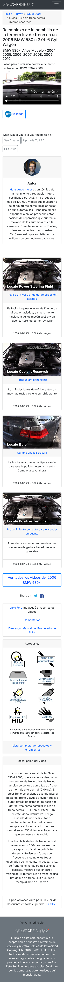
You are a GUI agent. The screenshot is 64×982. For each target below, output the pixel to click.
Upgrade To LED (34, 140)
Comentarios (32, 620)
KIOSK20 (51, 904)
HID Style (10, 149)
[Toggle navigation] (56, 4)
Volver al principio (32, 922)
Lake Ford (16, 607)
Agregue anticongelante (32, 379)
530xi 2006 (33, 13)
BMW (19, 13)
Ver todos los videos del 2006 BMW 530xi (32, 580)
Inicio (8, 13)
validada (17, 114)
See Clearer (11, 140)
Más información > (44, 91)
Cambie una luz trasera (32, 452)
